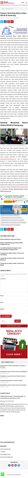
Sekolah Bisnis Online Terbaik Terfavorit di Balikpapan (13, 371)
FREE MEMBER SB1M (5, 454)
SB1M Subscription (15, 411)
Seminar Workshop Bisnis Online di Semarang (11, 217)
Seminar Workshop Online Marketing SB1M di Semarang (13, 222)
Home (3, 8)
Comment (3, 278)
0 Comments (16, 18)
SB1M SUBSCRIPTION (5, 449)
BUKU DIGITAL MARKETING (6, 457)
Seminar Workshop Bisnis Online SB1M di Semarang (12, 220)
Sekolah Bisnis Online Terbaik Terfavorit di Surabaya (13, 385)
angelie (2, 18)
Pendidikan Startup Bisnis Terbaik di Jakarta (11, 380)
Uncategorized (9, 8)
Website (2, 309)
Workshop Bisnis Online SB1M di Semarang (10, 225)
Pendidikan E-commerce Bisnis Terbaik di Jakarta (12, 376)
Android (11, 51)
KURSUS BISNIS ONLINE (15, 474)
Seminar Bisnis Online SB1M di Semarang (10, 215)
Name (2, 295)
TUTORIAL (2, 451)
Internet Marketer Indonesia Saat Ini (10, 239)
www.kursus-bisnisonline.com (8, 159)
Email (2, 302)
